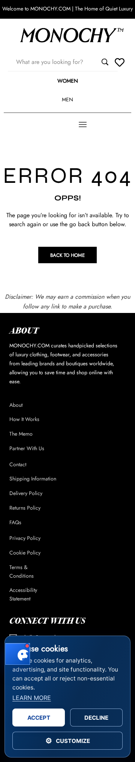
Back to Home (67, 255)
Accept (38, 717)
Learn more (31, 697)
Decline (96, 717)
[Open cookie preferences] (17, 654)
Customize (67, 740)
